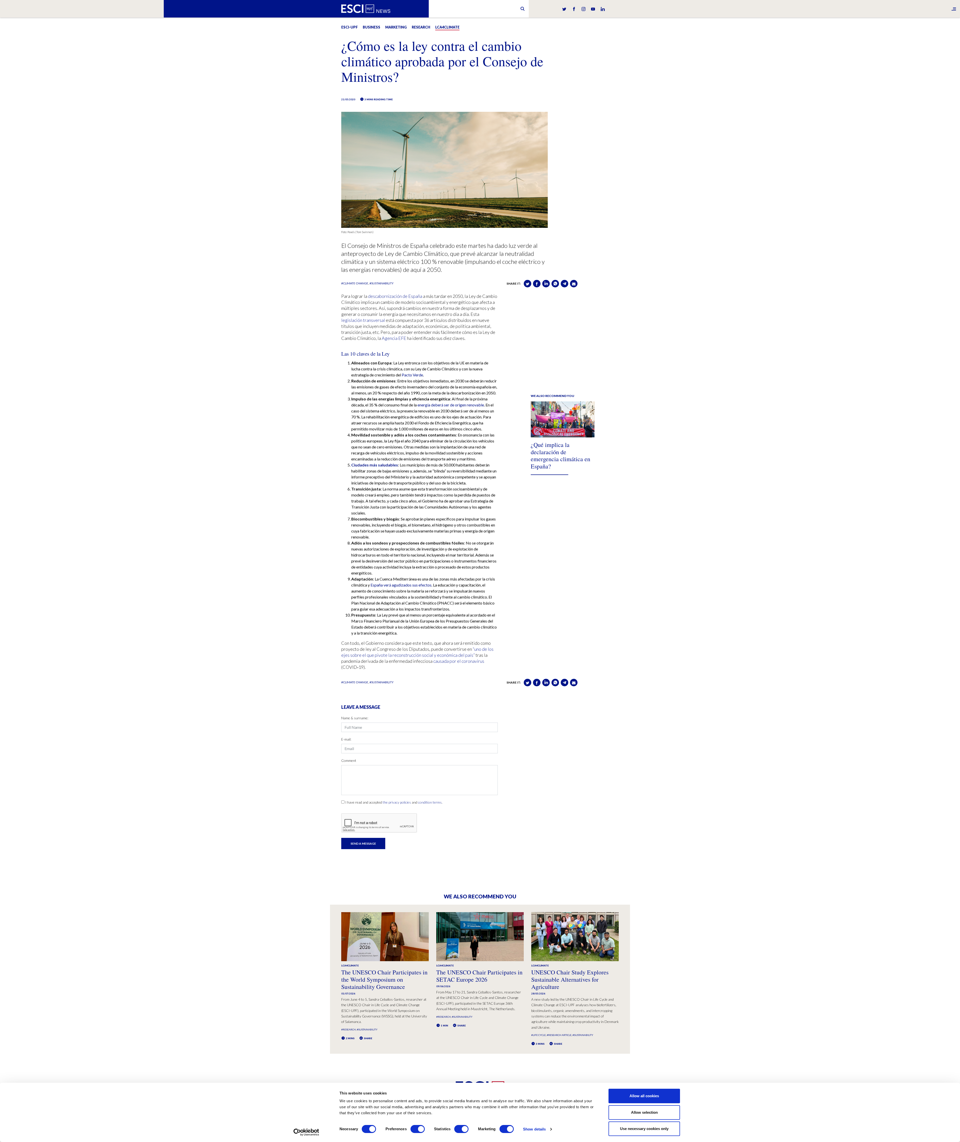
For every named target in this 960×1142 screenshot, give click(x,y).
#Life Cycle (538, 1034)
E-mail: (346, 739)
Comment (348, 760)
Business (371, 27)
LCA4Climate (447, 27)
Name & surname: (354, 718)
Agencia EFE (394, 338)
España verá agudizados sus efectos (401, 585)
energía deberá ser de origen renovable (451, 404)
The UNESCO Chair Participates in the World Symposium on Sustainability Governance (384, 979)
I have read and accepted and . (393, 802)
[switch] (417, 1129)
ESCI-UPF (349, 27)
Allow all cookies (644, 1096)
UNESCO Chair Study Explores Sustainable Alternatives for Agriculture (569, 979)
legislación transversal (363, 320)
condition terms (430, 802)
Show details (534, 1129)
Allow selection (644, 1112)
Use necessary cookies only (644, 1128)
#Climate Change (354, 283)
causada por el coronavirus (458, 661)
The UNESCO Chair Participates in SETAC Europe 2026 (479, 975)
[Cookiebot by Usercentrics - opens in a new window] (306, 1132)
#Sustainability (382, 283)
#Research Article (559, 1034)
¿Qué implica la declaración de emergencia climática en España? (560, 455)
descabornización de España (395, 296)
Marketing (396, 27)
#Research (348, 1029)
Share (367, 1038)
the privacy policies (397, 802)
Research (421, 27)
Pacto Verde (412, 374)
